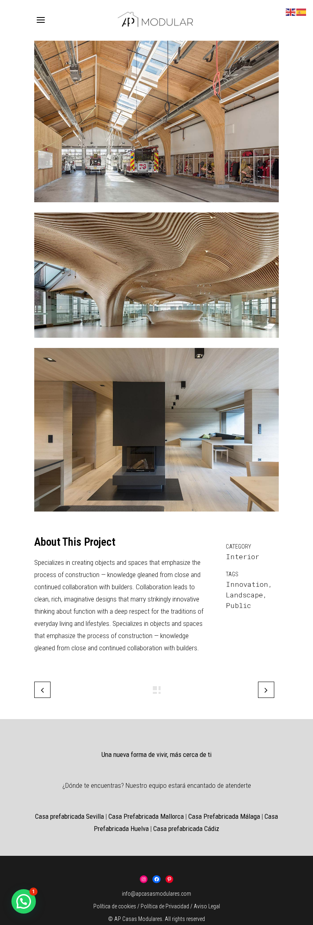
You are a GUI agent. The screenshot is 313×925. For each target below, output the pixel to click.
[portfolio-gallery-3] (156, 207)
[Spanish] (301, 11)
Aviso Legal (207, 906)
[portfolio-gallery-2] (156, 342)
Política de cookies (114, 906)
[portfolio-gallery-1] (156, 516)
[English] (291, 11)
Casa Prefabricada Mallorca (146, 816)
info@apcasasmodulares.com (156, 893)
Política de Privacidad (165, 906)
